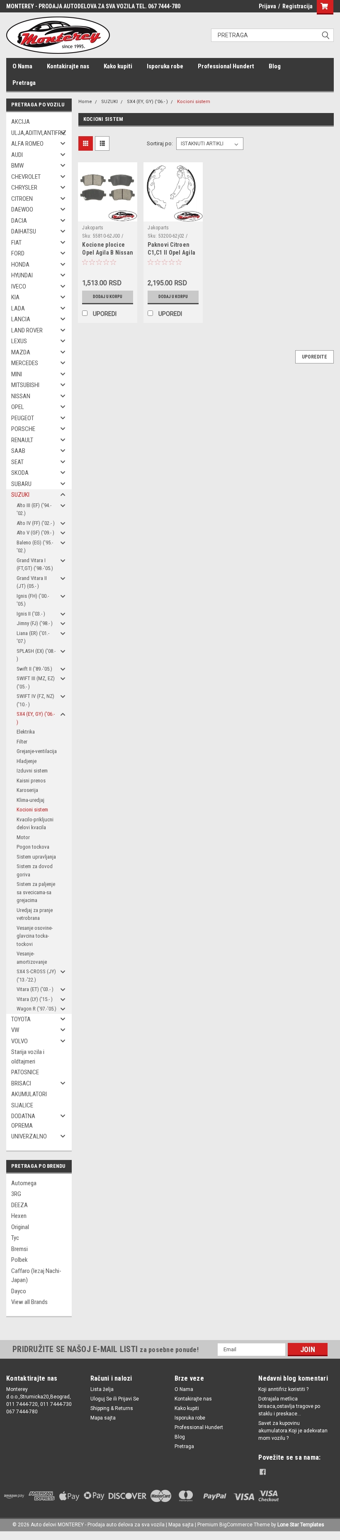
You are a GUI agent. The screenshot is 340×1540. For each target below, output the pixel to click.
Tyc (15, 1238)
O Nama (22, 66)
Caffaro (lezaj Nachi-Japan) (36, 1275)
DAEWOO (22, 209)
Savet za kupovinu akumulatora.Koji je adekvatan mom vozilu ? (293, 1430)
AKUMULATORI (29, 1094)
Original (20, 1227)
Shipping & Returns (111, 1408)
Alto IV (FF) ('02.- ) (36, 523)
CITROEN (22, 198)
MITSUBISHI (25, 385)
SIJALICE (22, 1105)
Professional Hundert (226, 66)
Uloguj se (101, 1399)
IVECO (18, 286)
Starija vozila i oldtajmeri (27, 1056)
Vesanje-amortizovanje (32, 957)
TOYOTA (21, 1019)
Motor (23, 837)
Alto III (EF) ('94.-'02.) (34, 509)
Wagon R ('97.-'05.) (36, 1009)
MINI (16, 374)
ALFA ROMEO (27, 143)
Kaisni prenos (31, 780)
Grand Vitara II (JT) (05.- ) (32, 582)
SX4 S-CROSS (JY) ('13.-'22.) (36, 975)
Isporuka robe (165, 66)
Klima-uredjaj (30, 800)
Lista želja (102, 1389)
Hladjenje (26, 761)
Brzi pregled (107, 215)
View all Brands (29, 1302)
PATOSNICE (25, 1072)
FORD (17, 253)
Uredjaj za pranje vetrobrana (35, 914)
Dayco (18, 1291)
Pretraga (24, 83)
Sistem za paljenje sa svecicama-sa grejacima (36, 892)
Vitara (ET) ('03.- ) (35, 989)
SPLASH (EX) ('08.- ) (36, 655)
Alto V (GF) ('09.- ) (35, 532)
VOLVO (19, 1041)
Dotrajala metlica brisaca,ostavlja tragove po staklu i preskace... (289, 1406)
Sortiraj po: (160, 143)
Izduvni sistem (32, 771)
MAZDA (20, 352)
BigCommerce (236, 1525)
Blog (275, 66)
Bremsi (19, 1249)
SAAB (18, 451)
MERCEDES (24, 363)
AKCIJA (20, 121)
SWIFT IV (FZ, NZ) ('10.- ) (35, 700)
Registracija (297, 6)
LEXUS (19, 341)
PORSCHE (23, 429)
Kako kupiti (118, 66)
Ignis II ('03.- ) (31, 614)
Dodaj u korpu (107, 296)
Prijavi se (128, 1399)
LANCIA (20, 319)
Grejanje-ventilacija (37, 751)
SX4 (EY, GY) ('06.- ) (36, 718)
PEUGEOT (22, 418)
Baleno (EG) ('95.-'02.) (35, 546)
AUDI (17, 155)
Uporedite (314, 357)
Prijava (267, 6)
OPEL (17, 407)
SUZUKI (20, 494)
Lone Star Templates (300, 1525)
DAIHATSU (23, 231)
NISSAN (20, 396)
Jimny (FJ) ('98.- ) (35, 623)
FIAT (16, 242)
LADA (18, 308)
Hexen (19, 1216)
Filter (22, 742)
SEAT (17, 462)
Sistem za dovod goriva (35, 870)
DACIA (19, 220)
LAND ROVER (27, 330)
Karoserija (27, 790)
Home (85, 101)
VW (15, 1030)
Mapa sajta (103, 1418)
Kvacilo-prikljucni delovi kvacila (35, 823)
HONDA (20, 264)
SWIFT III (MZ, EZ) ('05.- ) (36, 682)
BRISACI (21, 1083)
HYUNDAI (22, 275)
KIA (15, 297)
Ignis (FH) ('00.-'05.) (33, 600)
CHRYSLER (24, 187)
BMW (17, 165)
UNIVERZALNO (29, 1136)
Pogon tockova (33, 847)
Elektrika (26, 732)
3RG (16, 1194)
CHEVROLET (26, 176)
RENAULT (22, 440)
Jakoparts (92, 228)
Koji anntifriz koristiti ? (283, 1389)
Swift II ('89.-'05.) (34, 669)
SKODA (20, 472)
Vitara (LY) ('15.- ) (35, 999)
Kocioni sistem (32, 809)
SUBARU (21, 484)
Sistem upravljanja (36, 857)
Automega (23, 1183)
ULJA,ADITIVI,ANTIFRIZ (36, 133)
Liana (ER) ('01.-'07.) (33, 637)
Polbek (19, 1259)
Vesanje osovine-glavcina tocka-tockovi (35, 936)
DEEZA (19, 1205)
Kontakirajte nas (68, 66)
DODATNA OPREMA (23, 1120)
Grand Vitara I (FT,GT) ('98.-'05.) (35, 564)
